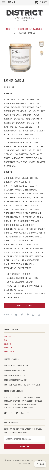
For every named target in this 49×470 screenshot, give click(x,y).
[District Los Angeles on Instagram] (22, 413)
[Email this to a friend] (38, 315)
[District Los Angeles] (24, 16)
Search (7, 344)
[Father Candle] (20, 57)
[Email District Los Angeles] (28, 413)
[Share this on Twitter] (16, 315)
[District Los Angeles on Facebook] (11, 413)
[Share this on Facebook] (21, 315)
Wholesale (9, 352)
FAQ (5, 340)
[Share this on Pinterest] (27, 315)
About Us (8, 348)
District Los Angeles (23, 460)
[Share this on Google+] (33, 315)
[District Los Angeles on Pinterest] (17, 413)
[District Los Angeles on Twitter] (5, 413)
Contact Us (9, 336)
